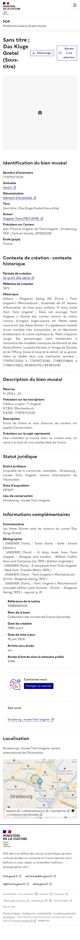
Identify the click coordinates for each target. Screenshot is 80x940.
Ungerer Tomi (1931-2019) (21, 218)
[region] (40, 788)
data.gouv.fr (40, 884)
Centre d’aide (60, 900)
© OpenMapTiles (57, 810)
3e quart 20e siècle (16, 278)
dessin (7, 187)
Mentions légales (12, 913)
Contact (43, 894)
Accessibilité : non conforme (18, 894)
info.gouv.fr (10, 876)
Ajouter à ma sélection (69, 53)
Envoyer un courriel (38, 686)
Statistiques (37, 900)
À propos (59, 894)
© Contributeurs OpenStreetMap (22, 814)
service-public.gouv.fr (38, 876)
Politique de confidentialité (37, 913)
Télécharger (44, 53)
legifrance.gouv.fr (14, 884)
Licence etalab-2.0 (23, 920)
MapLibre (11, 810)
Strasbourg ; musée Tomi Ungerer (29, 720)
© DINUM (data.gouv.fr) (33, 810)
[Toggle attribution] (73, 810)
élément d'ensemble (17, 198)
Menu (75, 5)
